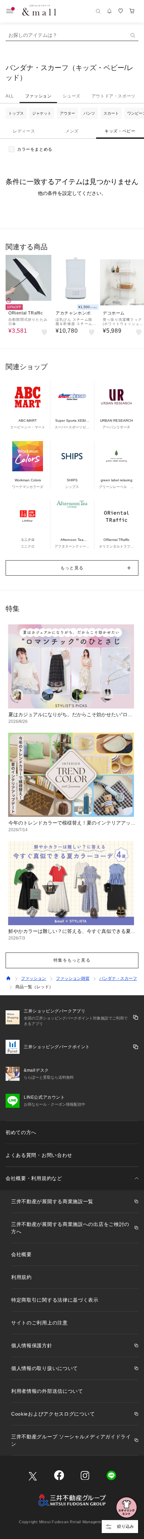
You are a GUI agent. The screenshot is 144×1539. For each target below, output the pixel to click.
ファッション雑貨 (72, 978)
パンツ (89, 113)
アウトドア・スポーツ (114, 96)
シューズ (71, 96)
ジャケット (41, 113)
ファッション (38, 96)
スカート (111, 113)
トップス (16, 113)
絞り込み (125, 1526)
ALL (10, 96)
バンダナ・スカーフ (118, 978)
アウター (67, 113)
